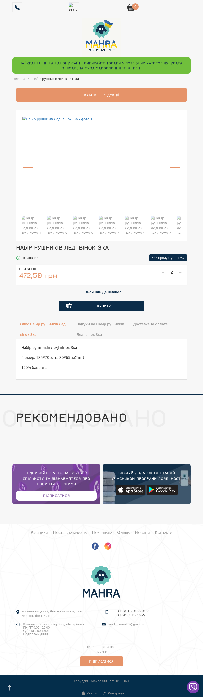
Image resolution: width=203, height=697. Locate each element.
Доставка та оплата (150, 324)
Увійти (92, 693)
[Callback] (17, 7)
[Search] (74, 7)
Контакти (163, 532)
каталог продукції (101, 95)
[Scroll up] (9, 687)
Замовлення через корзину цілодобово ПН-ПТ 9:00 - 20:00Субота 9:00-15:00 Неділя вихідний (53, 629)
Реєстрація (116, 693)
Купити (104, 305)
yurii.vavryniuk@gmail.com (128, 624)
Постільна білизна (70, 532)
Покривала (102, 532)
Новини (142, 532)
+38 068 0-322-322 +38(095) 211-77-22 (130, 613)
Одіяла (123, 532)
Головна (18, 78)
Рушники (39, 532)
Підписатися (56, 495)
